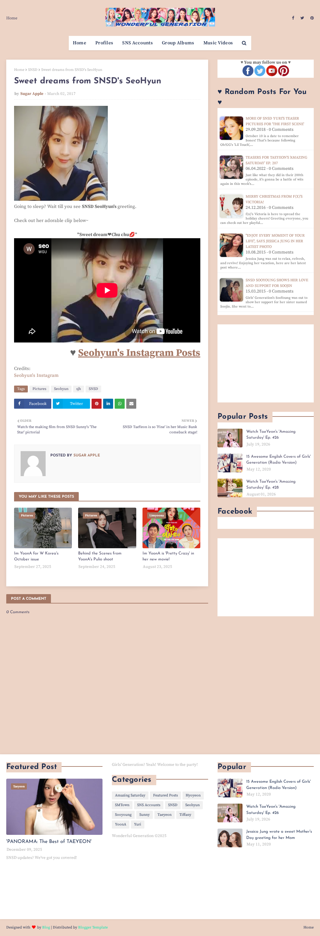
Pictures (39, 389)
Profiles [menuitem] (104, 43)
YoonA (120, 824)
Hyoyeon (193, 795)
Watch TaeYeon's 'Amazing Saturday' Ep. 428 (271, 485)
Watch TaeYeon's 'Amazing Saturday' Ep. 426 (271, 435)
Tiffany (185, 814)
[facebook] (293, 18)
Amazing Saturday (130, 795)
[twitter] (302, 18)
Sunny (144, 814)
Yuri (137, 824)
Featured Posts (165, 795)
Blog (46, 927)
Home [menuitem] (79, 43)
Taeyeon (165, 814)
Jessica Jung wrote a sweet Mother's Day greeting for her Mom (279, 835)
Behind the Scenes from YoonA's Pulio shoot (100, 556)
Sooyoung (123, 814)
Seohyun (61, 389)
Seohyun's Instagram (36, 375)
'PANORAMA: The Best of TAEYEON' (49, 841)
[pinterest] (311, 18)
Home (12, 18)
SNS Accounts (148, 805)
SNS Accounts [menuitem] (137, 43)
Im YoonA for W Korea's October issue (36, 556)
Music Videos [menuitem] (218, 43)
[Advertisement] (266, 363)
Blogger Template (93, 927)
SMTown (122, 805)
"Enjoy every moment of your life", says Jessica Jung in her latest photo (275, 241)
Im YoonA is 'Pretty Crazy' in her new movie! (168, 556)
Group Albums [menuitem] (178, 43)
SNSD (33, 69)
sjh (78, 389)
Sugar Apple (31, 93)
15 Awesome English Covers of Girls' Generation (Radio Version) (278, 460)
